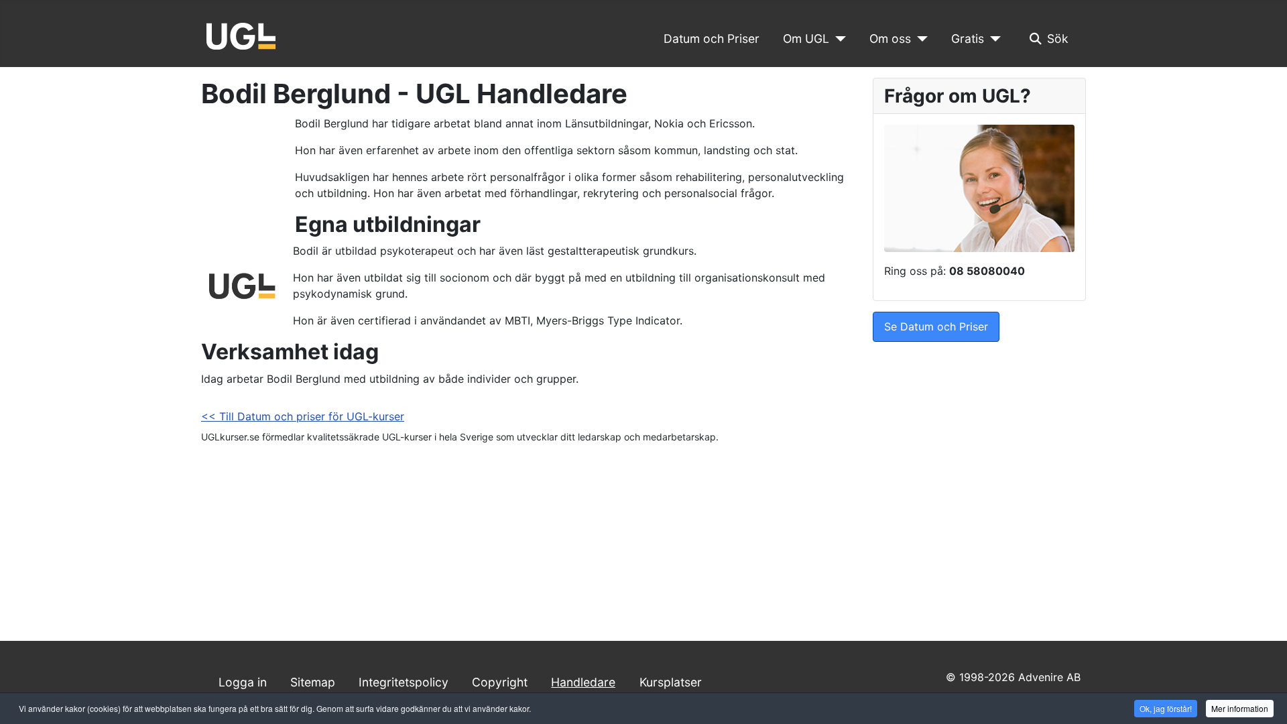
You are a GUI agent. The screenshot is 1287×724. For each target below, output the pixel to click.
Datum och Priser (711, 39)
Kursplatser (670, 682)
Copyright (500, 682)
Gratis (967, 39)
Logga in (243, 682)
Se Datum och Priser (936, 326)
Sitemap (312, 682)
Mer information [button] (1239, 708)
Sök (1057, 39)
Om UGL (806, 39)
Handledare (583, 682)
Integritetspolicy (403, 682)
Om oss (890, 39)
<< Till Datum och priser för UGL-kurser (302, 416)
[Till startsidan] (240, 35)
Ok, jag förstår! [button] (1166, 708)
